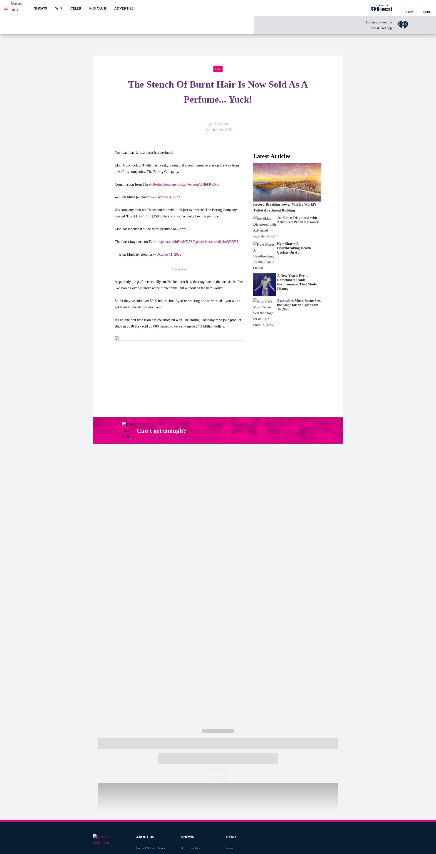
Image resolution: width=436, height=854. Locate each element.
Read (231, 837)
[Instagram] (274, 430)
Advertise (124, 8)
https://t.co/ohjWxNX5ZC (176, 242)
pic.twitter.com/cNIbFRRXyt (198, 184)
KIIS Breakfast (191, 848)
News (229, 848)
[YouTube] (295, 430)
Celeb (75, 8)
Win (58, 8)
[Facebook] (263, 430)
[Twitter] (284, 430)
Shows (40, 8)
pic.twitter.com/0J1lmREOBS (217, 242)
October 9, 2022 (168, 197)
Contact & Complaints (150, 848)
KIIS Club (97, 8)
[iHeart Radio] (306, 430)
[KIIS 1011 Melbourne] (19, 8)
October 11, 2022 (168, 254)
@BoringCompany (163, 184)
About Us (145, 837)
